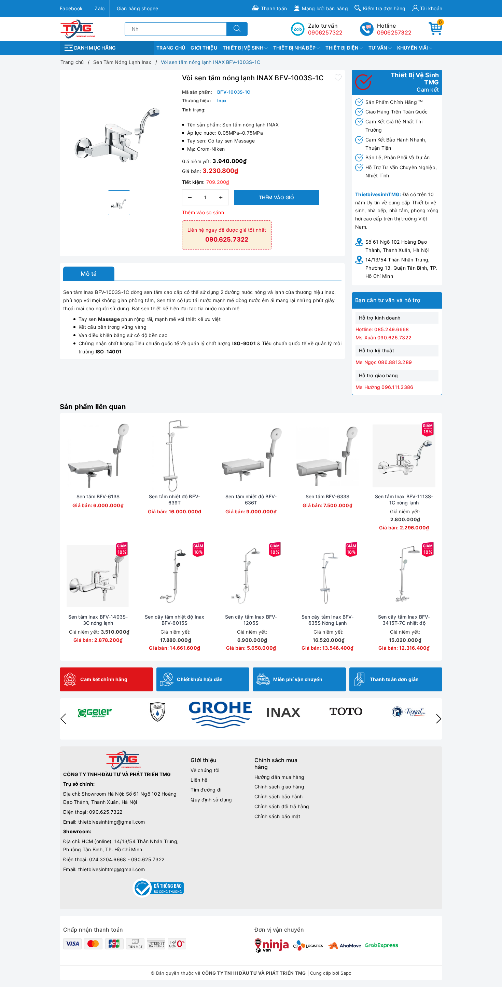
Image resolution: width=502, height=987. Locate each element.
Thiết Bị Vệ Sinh (243, 48)
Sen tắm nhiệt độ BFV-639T (174, 499)
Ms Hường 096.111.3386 (384, 387)
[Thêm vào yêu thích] (338, 77)
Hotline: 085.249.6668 (382, 329)
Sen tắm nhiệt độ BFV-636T (251, 499)
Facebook (71, 8)
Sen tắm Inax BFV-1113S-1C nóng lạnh (404, 499)
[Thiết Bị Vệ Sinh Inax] (283, 712)
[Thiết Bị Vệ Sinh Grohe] (220, 715)
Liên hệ (199, 780)
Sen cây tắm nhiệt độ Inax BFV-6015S (175, 620)
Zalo (99, 8)
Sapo (345, 973)
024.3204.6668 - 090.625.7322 (126, 859)
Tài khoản (431, 8)
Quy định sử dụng (211, 799)
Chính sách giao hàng (279, 786)
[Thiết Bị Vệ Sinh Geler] (94, 712)
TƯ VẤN (378, 48)
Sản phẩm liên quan (93, 407)
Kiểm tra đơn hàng (384, 8)
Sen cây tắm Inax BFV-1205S (251, 620)
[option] (119, 129)
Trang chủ (170, 48)
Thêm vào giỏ (276, 197)
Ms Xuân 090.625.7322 (383, 337)
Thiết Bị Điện (342, 48)
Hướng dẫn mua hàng (279, 777)
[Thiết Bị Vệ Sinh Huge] (157, 712)
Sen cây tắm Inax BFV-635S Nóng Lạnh (328, 620)
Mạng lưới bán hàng (325, 8)
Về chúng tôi (205, 770)
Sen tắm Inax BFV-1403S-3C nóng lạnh (98, 620)
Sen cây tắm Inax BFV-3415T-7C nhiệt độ (404, 620)
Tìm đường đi (206, 790)
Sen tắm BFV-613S (98, 496)
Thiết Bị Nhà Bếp (295, 48)
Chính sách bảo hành (278, 796)
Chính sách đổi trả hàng (281, 806)
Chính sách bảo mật (277, 816)
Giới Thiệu (204, 48)
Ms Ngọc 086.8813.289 (383, 362)
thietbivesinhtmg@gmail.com (111, 822)
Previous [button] (63, 719)
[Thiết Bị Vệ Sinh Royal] (408, 712)
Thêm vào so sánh (203, 212)
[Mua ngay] (66, 456)
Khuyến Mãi (413, 48)
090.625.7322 (105, 812)
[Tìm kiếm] (237, 29)
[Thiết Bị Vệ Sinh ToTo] (346, 712)
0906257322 (394, 32)
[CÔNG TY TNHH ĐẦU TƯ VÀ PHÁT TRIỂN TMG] (78, 28)
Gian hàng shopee (137, 8)
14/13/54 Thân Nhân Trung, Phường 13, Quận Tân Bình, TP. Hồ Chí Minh (401, 268)
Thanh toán (274, 8)
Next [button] (439, 719)
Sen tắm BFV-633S (327, 496)
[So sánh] (130, 456)
